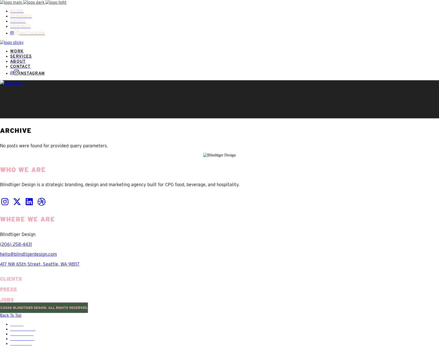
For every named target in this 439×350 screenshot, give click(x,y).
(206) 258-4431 (16, 244)
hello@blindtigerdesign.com (28, 254)
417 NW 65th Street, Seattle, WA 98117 (40, 264)
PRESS (8, 289)
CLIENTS (11, 279)
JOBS (7, 300)
